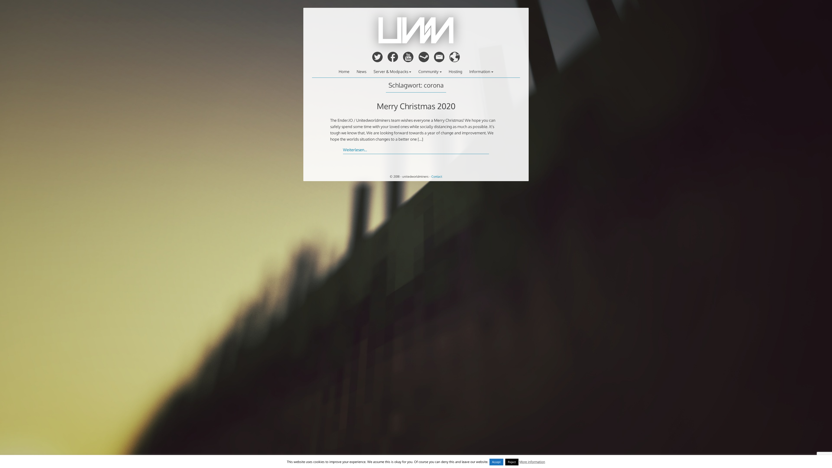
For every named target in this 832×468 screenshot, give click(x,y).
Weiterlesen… (355, 149)
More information (532, 462)
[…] (420, 139)
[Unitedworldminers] (416, 42)
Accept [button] (496, 462)
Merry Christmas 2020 (416, 106)
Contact (436, 176)
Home (344, 71)
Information (479, 71)
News (361, 71)
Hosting (455, 71)
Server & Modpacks (391, 71)
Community (428, 71)
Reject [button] (512, 462)
